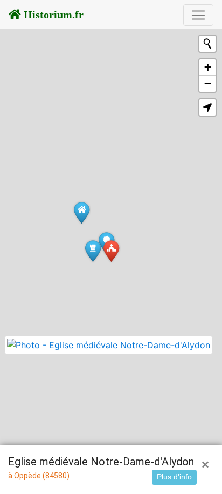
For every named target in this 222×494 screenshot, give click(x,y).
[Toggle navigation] (198, 15)
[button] (207, 107)
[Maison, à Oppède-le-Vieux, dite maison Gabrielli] (81, 212)
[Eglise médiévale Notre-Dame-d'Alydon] (111, 251)
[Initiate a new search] (207, 44)
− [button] (207, 83)
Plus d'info (174, 476)
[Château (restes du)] (93, 251)
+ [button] (207, 67)
